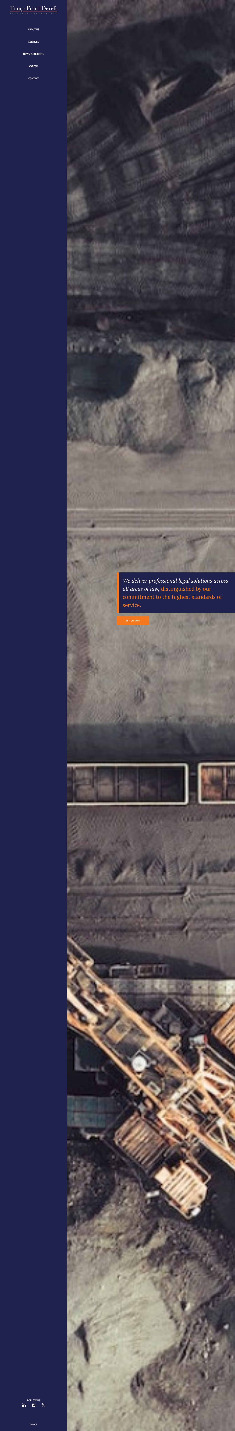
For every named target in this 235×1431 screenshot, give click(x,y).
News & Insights (33, 54)
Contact (33, 78)
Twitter (43, 1405)
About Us (33, 29)
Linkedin (24, 1405)
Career (33, 66)
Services (33, 41)
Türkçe (33, 1424)
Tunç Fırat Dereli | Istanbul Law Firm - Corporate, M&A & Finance (34, 10)
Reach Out (133, 620)
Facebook (33, 1405)
